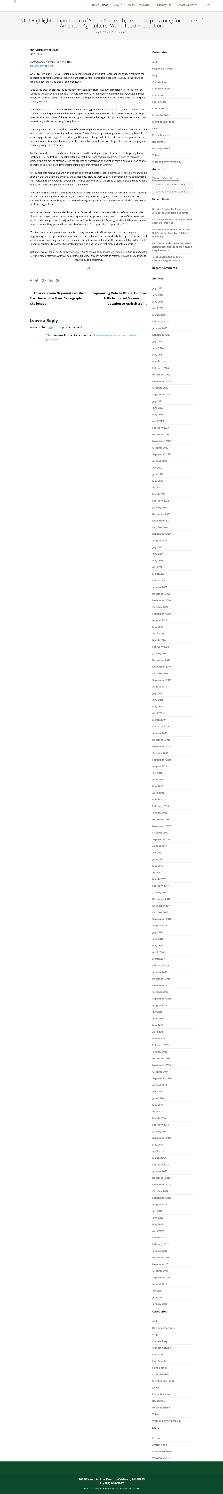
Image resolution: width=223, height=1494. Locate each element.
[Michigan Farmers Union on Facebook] (92, 1468)
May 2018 (157, 786)
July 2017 (157, 852)
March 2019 (159, 719)
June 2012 (157, 1217)
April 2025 (158, 308)
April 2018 (158, 792)
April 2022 (158, 487)
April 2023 (158, 421)
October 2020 (160, 606)
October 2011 (160, 1270)
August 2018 (159, 766)
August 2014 (159, 1084)
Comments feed (162, 1451)
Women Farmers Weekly (166, 161)
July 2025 (157, 288)
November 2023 (161, 381)
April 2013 (158, 1151)
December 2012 (161, 1177)
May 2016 (157, 945)
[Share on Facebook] (31, 280)
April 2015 (158, 1031)
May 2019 (157, 706)
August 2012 (159, 1204)
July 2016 (157, 932)
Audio (155, 62)
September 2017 (161, 839)
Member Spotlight (163, 121)
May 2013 (157, 1144)
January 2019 (159, 733)
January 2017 (159, 892)
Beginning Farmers (163, 68)
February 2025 (160, 321)
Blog (155, 75)
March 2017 (159, 879)
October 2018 (160, 753)
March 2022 (159, 494)
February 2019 (160, 726)
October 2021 (160, 527)
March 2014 (159, 1118)
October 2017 (160, 832)
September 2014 (161, 1078)
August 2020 (159, 620)
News (155, 128)
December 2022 (161, 434)
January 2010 (159, 1303)
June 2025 (157, 294)
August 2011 (159, 1284)
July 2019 (157, 693)
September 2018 (161, 759)
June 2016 (157, 938)
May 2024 (157, 354)
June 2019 (157, 699)
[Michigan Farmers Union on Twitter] (105, 1468)
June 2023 (157, 407)
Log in (156, 1438)
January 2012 (159, 1250)
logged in (52, 327)
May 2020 (157, 626)
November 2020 (161, 600)
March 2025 (159, 314)
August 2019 (159, 686)
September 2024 (161, 334)
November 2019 (161, 666)
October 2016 (160, 912)
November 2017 (161, 826)
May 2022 (157, 480)
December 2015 (161, 978)
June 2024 (157, 348)
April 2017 (158, 872)
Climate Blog (159, 82)
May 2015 (157, 1025)
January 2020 (159, 653)
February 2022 (160, 500)
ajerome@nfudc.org (41, 65)
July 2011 (157, 1290)
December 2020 (161, 593)
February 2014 (160, 1124)
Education (158, 95)
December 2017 (161, 819)
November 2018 (161, 746)
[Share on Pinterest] (57, 280)
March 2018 (159, 799)
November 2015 (161, 985)
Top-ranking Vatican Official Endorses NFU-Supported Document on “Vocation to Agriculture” (119, 298)
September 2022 (161, 454)
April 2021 (158, 567)
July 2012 (157, 1211)
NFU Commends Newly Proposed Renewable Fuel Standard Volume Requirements (172, 247)
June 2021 (157, 553)
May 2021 (157, 560)
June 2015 (157, 1018)
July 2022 (157, 467)
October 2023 (160, 387)
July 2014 (157, 1091)
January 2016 (159, 972)
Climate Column (161, 88)
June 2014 (157, 1098)
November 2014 (161, 1065)
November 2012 (161, 1184)
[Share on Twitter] (36, 280)
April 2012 (158, 1231)
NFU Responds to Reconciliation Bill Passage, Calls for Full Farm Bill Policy (171, 233)
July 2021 (157, 547)
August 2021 (159, 540)
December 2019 (161, 660)
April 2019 (158, 713)
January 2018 (159, 812)
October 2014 (160, 1071)
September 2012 (161, 1197)
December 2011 (161, 1257)
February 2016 (160, 965)
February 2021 (160, 580)
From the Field (160, 115)
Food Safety (159, 108)
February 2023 (160, 427)
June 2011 (157, 1297)
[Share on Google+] (44, 280)
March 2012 (159, 1237)
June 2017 (157, 859)
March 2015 (159, 1038)
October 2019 (160, 673)
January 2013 (159, 1171)
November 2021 (161, 520)
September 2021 (161, 533)
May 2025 (157, 301)
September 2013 (161, 1137)
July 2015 (157, 1011)
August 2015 (159, 1005)
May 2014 (157, 1104)
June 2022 (157, 474)
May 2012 (157, 1224)
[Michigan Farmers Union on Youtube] (131, 1468)
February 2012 (160, 1244)
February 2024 (160, 368)
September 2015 (161, 998)
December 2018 (161, 739)
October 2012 (160, 1191)
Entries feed (159, 1444)
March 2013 (159, 1157)
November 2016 (161, 905)
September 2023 (161, 394)
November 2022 (161, 441)
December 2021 (161, 514)
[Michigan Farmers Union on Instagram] (118, 1468)
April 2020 (158, 633)
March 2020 (159, 640)
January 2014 (159, 1131)
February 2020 (160, 646)
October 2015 (160, 991)
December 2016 (161, 899)
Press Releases (119, 32)
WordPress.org (161, 1457)
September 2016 (161, 919)
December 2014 (161, 1058)
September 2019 (161, 680)
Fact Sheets (159, 101)
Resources (158, 141)
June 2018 (157, 779)
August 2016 (159, 925)
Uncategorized (161, 148)
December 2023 (161, 374)
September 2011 (161, 1277)
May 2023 (157, 414)
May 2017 (157, 865)
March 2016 (159, 958)
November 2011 (161, 1264)
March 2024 (159, 361)
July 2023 (157, 401)
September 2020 (161, 613)
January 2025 (159, 328)
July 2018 (157, 772)
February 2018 (160, 806)
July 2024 (157, 341)
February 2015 (160, 1045)
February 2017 (160, 885)
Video (155, 154)
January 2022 (159, 507)
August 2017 (159, 845)
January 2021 (159, 587)
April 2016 (158, 952)
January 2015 (159, 1051)
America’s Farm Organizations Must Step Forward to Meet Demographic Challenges (58, 298)
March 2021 (159, 573)
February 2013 (160, 1164)
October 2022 (160, 447)
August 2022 (159, 460)
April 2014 (158, 1111)
